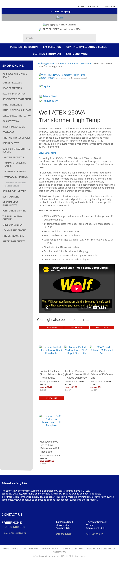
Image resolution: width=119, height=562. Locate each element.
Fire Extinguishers (13, 236)
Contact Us (59, 552)
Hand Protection (12, 105)
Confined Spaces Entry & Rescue (86, 46)
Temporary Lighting (16, 177)
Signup (67, 11)
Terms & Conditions (73, 549)
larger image (48, 77)
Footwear (8, 132)
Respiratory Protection (16, 99)
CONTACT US (109, 6)
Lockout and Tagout (14, 230)
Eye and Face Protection (16, 116)
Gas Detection (52, 46)
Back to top (19, 549)
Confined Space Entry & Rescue (16, 150)
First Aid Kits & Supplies (16, 138)
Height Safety (10, 143)
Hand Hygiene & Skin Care (16, 110)
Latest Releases (12, 83)
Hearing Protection (13, 94)
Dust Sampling (10, 197)
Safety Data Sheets (13, 241)
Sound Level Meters (14, 191)
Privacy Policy (50, 549)
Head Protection (12, 88)
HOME (81, 6)
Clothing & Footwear (47, 53)
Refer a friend (50, 96)
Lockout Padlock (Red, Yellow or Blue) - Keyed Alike (52, 374)
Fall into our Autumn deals (14, 76)
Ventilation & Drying (14, 211)
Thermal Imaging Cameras (12, 218)
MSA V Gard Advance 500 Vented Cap (102, 374)
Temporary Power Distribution (15, 184)
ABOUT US (93, 6)
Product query (50, 100)
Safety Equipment (77, 53)
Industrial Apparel (13, 127)
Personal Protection (24, 46)
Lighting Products (13, 157)
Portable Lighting (15, 171)
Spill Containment (13, 225)
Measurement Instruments (10, 204)
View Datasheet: (47, 152)
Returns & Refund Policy (101, 549)
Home (6, 549)
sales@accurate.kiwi (15, 533)
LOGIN (56, 11)
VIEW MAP (64, 534)
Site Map (33, 549)
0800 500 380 (14, 527)
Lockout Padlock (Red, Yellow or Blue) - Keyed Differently (77, 374)
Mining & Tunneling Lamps (15, 164)
